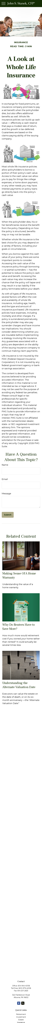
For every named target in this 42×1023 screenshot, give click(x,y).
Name (5, 465)
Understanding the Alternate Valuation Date (18, 685)
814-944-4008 (24, 986)
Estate (21, 1020)
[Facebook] (18, 1003)
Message (6, 493)
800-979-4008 (25, 988)
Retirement (21, 1014)
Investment (21, 1017)
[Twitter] (22, 1003)
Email (5, 479)
